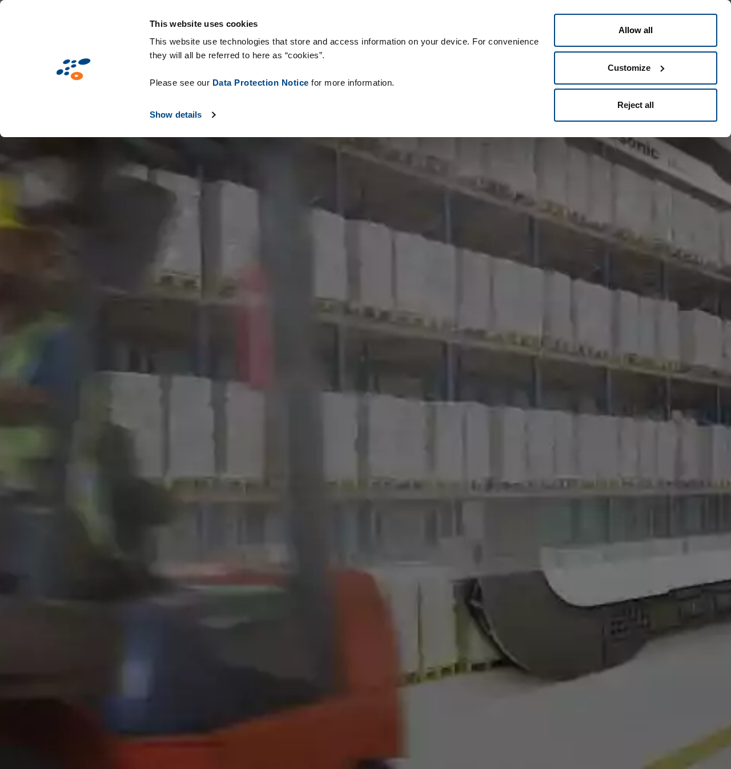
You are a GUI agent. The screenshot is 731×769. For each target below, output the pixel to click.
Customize (629, 68)
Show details (176, 114)
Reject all (635, 105)
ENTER (212, 614)
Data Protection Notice (260, 82)
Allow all (635, 30)
